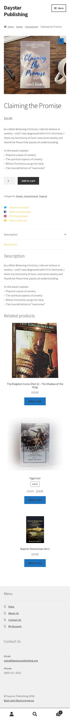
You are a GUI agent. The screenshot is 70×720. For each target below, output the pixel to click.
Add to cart (28, 180)
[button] (61, 41)
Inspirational (31, 26)
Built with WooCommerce (19, 700)
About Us (13, 613)
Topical (43, 196)
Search (35, 714)
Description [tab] (11, 234)
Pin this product (18, 216)
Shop (11, 606)
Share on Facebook (20, 212)
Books (19, 26)
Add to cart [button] (35, 401)
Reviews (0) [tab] (10, 244)
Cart (54, 711)
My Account (15, 626)
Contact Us (14, 619)
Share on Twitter (19, 207)
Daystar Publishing (16, 11)
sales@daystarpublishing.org (21, 660)
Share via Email (18, 220)
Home (11, 26)
